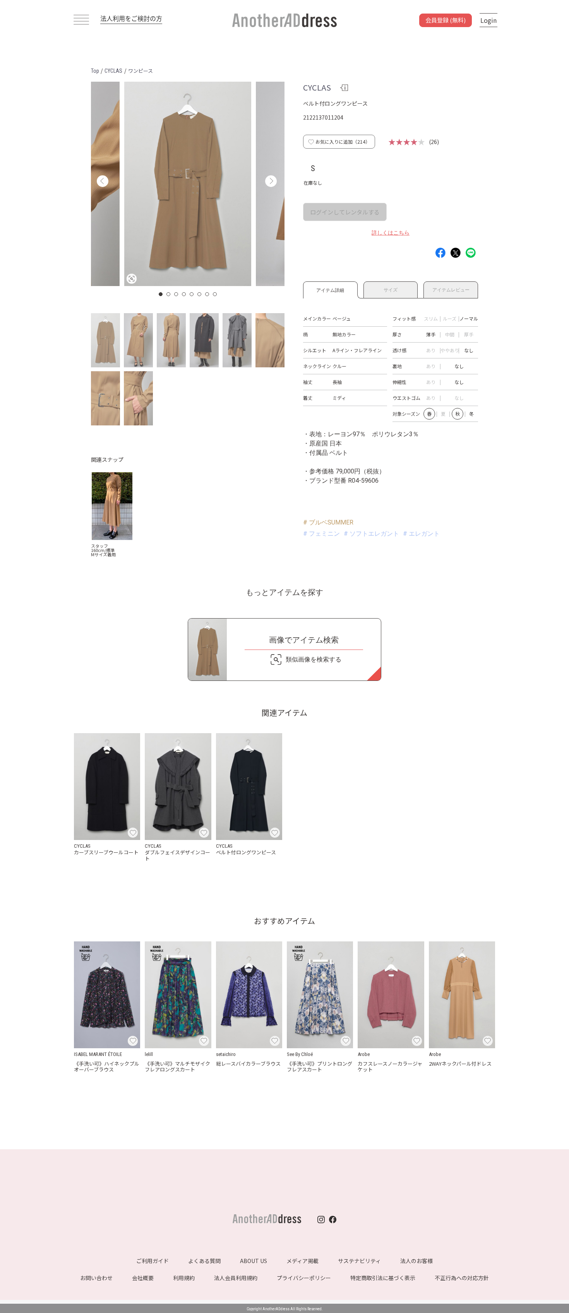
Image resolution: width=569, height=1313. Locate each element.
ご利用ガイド (152, 1260)
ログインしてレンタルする (345, 212)
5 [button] (192, 294)
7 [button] (207, 294)
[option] (187, 184)
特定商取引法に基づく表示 (382, 1277)
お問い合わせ (96, 1277)
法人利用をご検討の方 (131, 18)
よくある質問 (204, 1260)
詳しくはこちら (391, 233)
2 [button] (168, 294)
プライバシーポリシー (304, 1277)
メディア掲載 (302, 1260)
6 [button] (199, 294)
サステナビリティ (359, 1260)
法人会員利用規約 (235, 1277)
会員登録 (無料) (445, 20)
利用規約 (184, 1277)
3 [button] (176, 294)
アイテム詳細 (330, 289)
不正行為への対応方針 (462, 1277)
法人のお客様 (416, 1260)
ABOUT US (253, 1260)
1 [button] (161, 294)
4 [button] (184, 294)
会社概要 (143, 1277)
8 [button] (215, 294)
